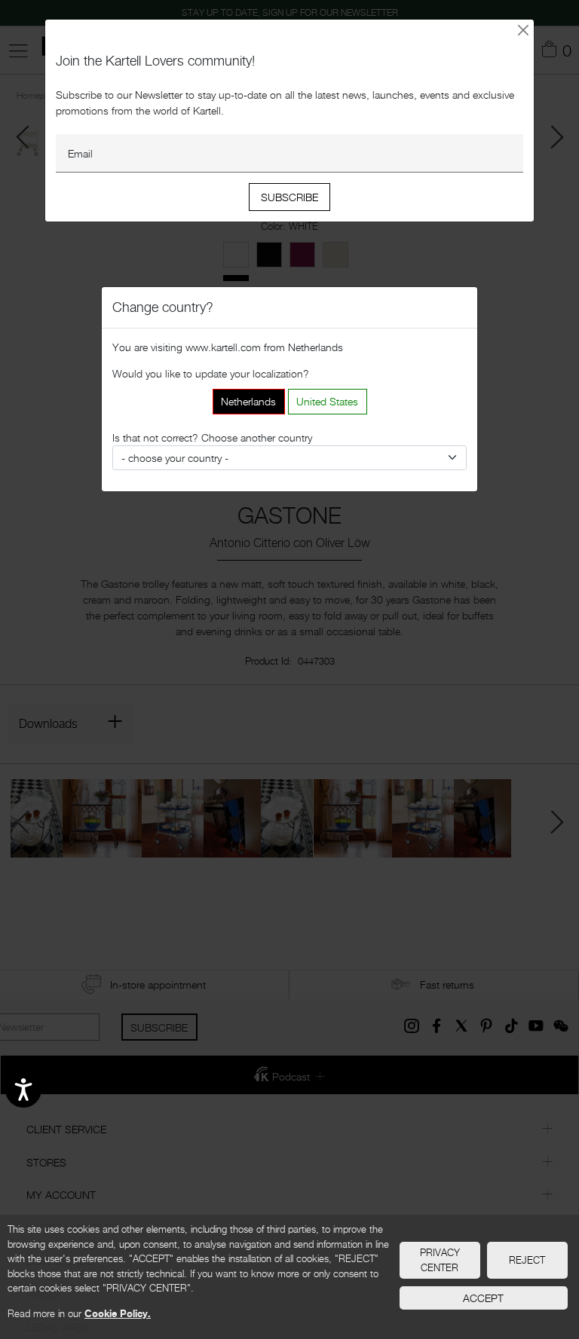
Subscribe (289, 197)
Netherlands (248, 401)
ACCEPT (483, 1298)
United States (327, 401)
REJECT (527, 1260)
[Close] (524, 30)
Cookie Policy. (117, 1313)
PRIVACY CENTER (440, 1259)
